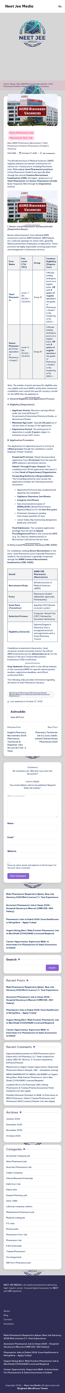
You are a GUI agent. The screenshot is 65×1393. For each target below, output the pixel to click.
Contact (8, 1319)
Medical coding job (15, 1217)
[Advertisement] (32, 46)
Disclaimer (9, 1323)
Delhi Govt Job (13, 1184)
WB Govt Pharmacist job (18, 1262)
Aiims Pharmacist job (21, 133)
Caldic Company (14, 1172)
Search (11, 959)
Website (11, 851)
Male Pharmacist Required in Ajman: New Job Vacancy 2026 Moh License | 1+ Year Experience (32, 895)
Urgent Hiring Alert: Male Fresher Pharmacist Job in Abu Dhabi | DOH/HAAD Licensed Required (32, 932)
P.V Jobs (10, 1223)
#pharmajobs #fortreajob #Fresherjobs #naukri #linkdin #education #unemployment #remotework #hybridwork (29, 694)
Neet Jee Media (19, 6)
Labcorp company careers (19, 1206)
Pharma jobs (12, 1229)
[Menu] (59, 6)
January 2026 (13, 1118)
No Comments (49, 153)
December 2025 (14, 1124)
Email (11, 837)
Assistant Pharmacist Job (19, 1167)
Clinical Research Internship (19, 1178)
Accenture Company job (18, 1155)
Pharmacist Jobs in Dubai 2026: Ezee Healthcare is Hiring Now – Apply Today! (32, 921)
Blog (13, 84)
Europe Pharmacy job (16, 1195)
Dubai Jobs (11, 1189)
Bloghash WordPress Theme (32, 1388)
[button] (17, 717)
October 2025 (13, 1135)
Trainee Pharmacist (15, 1251)
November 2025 (14, 1130)
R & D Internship (14, 1245)
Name (11, 823)
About (7, 1311)
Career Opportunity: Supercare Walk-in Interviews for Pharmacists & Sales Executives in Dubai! (31, 944)
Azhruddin (18, 711)
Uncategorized (13, 1257)
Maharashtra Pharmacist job (20, 1212)
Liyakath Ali (12, 1084)
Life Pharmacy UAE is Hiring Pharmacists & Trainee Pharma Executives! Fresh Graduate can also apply (30, 1087)
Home (6, 84)
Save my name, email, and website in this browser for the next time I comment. (32, 866)
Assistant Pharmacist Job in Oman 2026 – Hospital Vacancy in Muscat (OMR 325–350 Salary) (29, 908)
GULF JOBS (11, 1200)
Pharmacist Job (14, 1240)
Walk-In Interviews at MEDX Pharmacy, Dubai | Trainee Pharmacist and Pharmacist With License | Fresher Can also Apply (32, 1098)
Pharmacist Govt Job (21, 138)
